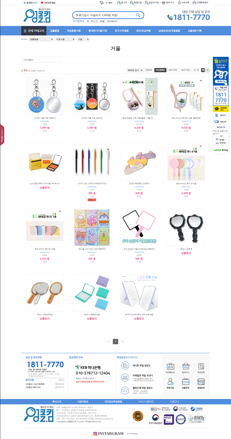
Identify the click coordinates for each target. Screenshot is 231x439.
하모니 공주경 (186, 249)
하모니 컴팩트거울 (92, 314)
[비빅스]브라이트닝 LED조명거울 (139, 314)
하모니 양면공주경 (45, 314)
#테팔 (102, 21)
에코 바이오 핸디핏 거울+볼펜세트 (186, 118)
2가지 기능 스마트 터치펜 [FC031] (92, 183)
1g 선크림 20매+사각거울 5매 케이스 (45, 183)
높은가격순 (173, 70)
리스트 (207, 70)
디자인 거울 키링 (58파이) (45, 118)
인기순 (196, 70)
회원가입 (138, 2)
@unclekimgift (132, 433)
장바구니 (170, 2)
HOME (24, 39)
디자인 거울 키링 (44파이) (92, 118)
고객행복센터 (202, 2)
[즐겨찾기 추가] (30, 2)
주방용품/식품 (74, 30)
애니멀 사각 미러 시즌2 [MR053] (92, 249)
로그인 (124, 2)
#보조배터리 (112, 21)
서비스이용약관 (146, 401)
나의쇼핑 (185, 2)
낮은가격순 (185, 70)
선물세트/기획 (194, 30)
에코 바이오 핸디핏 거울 (45, 249)
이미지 (203, 70)
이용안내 (174, 401)
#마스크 (94, 21)
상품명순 (148, 70)
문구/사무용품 (122, 30)
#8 (88, 21)
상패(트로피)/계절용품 (169, 30)
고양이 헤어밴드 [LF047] (139, 183)
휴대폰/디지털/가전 (97, 30)
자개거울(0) (28, 60)
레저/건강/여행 (143, 30)
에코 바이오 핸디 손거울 (186, 183)
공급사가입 (154, 2)
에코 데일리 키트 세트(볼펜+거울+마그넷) (139, 118)
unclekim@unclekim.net (104, 419)
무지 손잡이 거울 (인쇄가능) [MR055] (139, 249)
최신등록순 (160, 70)
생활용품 (54, 30)
